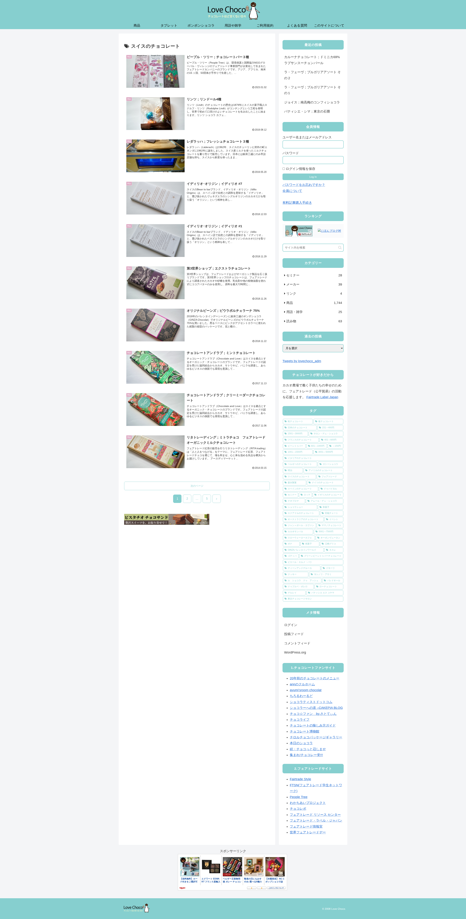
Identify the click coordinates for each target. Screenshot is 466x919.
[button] (340, 247)
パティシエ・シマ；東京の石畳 (307, 111)
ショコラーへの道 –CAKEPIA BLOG (316, 708)
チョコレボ (298, 808)
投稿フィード (294, 634)
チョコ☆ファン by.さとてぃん (313, 714)
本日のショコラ (301, 743)
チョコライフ (299, 719)
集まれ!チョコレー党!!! (306, 755)
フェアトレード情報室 (306, 826)
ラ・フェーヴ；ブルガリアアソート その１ (312, 90)
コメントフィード (297, 643)
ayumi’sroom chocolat (305, 690)
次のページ (197, 485)
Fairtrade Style (300, 779)
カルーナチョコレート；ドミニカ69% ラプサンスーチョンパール (312, 60)
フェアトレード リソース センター (315, 814)
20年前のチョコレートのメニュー (314, 678)
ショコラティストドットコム (311, 702)
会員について (292, 191)
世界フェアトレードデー (308, 832)
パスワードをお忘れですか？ (304, 185)
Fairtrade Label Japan (322, 397)
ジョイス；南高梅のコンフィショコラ (312, 102)
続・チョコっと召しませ (308, 749)
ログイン (290, 625)
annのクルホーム (302, 684)
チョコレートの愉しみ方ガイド (313, 725)
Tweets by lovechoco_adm (302, 361)
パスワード (291, 153)
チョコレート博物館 (304, 731)
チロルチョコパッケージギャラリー (316, 737)
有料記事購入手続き (297, 202)
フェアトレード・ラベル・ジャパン (316, 820)
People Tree (298, 797)
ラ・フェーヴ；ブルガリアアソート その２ (312, 75)
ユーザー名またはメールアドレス (307, 137)
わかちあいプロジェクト (308, 803)
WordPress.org (295, 652)
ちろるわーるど (301, 696)
